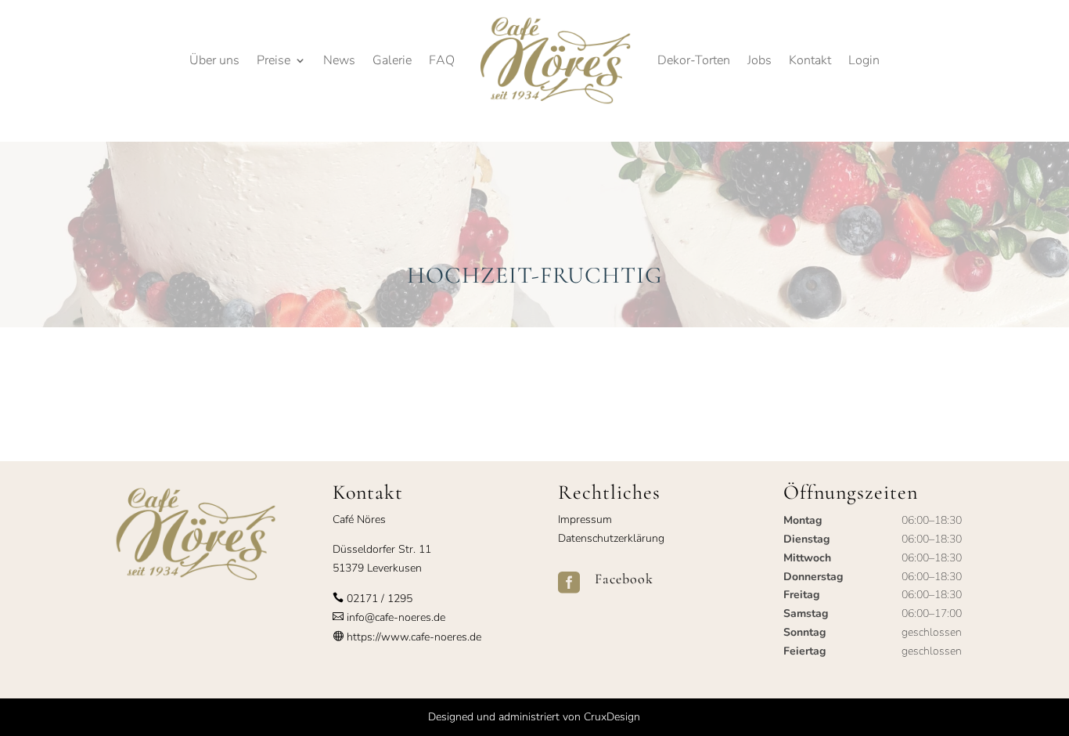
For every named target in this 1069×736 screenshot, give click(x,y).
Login (864, 60)
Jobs (759, 60)
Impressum (585, 519)
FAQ (442, 60)
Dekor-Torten (693, 60)
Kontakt (810, 60)
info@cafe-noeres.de (394, 617)
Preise (273, 60)
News (339, 60)
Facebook (624, 578)
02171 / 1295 (379, 598)
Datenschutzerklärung (611, 538)
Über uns (214, 60)
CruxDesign (612, 716)
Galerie (392, 60)
